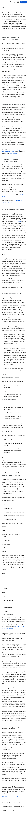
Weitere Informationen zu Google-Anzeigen (11, 796)
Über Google (10, 802)
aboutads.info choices (7, 194)
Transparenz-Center (19, 806)
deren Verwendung (14, 153)
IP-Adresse (18, 221)
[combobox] (8, 810)
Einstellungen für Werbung (11, 164)
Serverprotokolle (5, 78)
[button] (2, 2)
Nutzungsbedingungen (7, 806)
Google (3, 802)
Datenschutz (17, 802)
